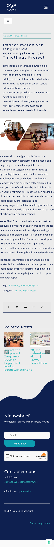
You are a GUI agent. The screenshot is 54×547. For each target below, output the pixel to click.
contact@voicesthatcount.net (20, 482)
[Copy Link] (42, 307)
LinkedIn (26, 491)
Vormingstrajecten (30, 285)
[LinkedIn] (25, 307)
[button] (6, 352)
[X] (17, 307)
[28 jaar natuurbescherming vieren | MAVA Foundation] (40, 333)
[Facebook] (8, 307)
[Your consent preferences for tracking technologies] (49, 542)
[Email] (33, 307)
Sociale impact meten (25, 290)
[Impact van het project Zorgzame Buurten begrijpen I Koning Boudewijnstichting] (14, 333)
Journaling (14, 285)
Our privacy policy (40, 523)
